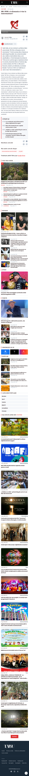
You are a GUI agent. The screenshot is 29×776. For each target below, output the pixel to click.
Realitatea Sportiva (12, 760)
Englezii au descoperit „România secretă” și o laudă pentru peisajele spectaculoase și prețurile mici (14, 183)
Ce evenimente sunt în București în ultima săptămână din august (14, 122)
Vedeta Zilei (24, 763)
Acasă (3, 6)
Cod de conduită (5, 753)
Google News (21, 155)
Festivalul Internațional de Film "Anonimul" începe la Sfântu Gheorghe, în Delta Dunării (15, 135)
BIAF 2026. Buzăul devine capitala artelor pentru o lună (14, 126)
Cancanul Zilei (4, 763)
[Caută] (27, 2)
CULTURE (10, 6)
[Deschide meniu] (2, 2)
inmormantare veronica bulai (9, 151)
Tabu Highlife (11, 763)
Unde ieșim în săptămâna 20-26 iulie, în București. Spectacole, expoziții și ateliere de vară (14, 704)
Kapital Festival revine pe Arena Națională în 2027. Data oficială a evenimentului (14, 624)
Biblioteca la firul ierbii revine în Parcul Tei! (13, 650)
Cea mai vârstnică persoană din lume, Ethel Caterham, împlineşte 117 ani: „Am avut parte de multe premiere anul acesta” (19, 258)
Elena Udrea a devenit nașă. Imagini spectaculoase (18, 327)
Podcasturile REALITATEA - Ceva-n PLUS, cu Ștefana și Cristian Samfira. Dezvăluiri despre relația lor (14, 235)
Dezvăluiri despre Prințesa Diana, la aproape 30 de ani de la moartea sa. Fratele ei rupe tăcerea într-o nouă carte (15, 189)
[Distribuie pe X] (26, 39)
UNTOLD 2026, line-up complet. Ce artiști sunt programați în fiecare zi (14, 598)
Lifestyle (5, 196)
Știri (6, 6)
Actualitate (6, 205)
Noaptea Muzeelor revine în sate (12, 204)
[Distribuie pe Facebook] (26, 36)
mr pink (20, 151)
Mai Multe (14, 736)
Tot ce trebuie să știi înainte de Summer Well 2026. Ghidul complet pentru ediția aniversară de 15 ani (14, 571)
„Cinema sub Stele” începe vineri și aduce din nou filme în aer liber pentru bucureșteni (14, 732)
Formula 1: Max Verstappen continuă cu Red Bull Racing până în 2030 (13, 293)
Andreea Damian (24, 437)
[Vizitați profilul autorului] (2, 38)
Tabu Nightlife (17, 763)
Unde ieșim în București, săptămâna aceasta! (14, 545)
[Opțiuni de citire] (26, 773)
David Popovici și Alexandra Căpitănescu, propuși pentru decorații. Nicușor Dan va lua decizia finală (18, 265)
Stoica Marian (24, 516)
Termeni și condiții (9, 750)
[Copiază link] (24, 36)
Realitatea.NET (4, 760)
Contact (3, 750)
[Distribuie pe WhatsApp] (24, 39)
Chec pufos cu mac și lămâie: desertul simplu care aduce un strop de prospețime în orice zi (15, 200)
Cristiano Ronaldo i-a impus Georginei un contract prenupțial (19, 333)
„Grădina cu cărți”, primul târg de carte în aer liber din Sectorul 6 (16, 130)
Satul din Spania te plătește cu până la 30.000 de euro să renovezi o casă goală (15, 194)
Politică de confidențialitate (20, 750)
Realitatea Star (20, 760)
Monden (3, 185)
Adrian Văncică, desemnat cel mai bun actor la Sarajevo (18, 250)
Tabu (10, 37)
